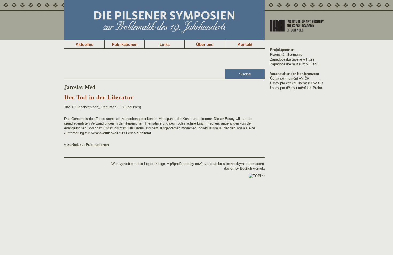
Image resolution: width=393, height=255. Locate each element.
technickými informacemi (245, 164)
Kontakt (245, 44)
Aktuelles (84, 44)
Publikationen (124, 44)
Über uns (204, 44)
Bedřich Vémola (252, 168)
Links (165, 44)
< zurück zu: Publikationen (86, 145)
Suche (245, 74)
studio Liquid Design (149, 164)
